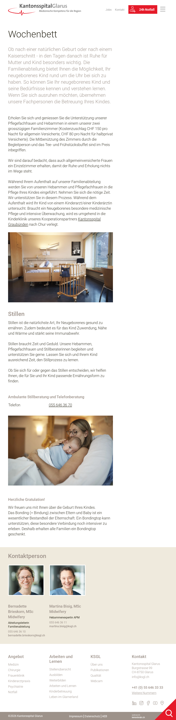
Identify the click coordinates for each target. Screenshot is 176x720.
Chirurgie (14, 670)
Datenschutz (92, 716)
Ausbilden (56, 675)
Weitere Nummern (144, 693)
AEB (104, 716)
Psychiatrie (15, 686)
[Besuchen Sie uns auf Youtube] (156, 704)
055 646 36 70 (60, 405)
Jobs (109, 9)
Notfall (12, 692)
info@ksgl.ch (140, 677)
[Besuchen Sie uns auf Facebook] (149, 704)
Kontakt (119, 9)
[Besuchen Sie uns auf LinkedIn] (135, 704)
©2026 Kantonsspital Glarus (25, 716)
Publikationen (100, 670)
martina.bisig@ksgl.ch (62, 626)
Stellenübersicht (60, 669)
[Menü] (164, 9)
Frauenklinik (16, 675)
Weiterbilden (57, 680)
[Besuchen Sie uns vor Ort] (163, 704)
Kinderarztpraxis (19, 681)
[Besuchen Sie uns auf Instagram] (142, 704)
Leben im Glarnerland (63, 697)
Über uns (97, 664)
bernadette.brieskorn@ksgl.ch (26, 635)
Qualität (96, 675)
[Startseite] (44, 9)
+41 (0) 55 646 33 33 (147, 687)
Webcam (97, 681)
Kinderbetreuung (60, 691)
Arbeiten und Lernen (62, 686)
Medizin (13, 664)
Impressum (76, 716)
